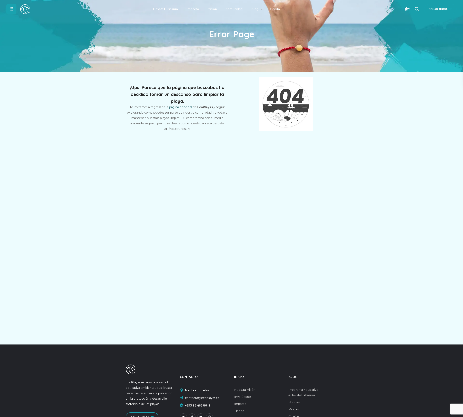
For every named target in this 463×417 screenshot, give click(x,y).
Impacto (240, 404)
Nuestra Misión (244, 390)
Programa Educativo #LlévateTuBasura (303, 392)
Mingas (293, 409)
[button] (406, 9)
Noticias (294, 402)
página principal (180, 107)
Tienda (239, 411)
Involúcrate (242, 397)
